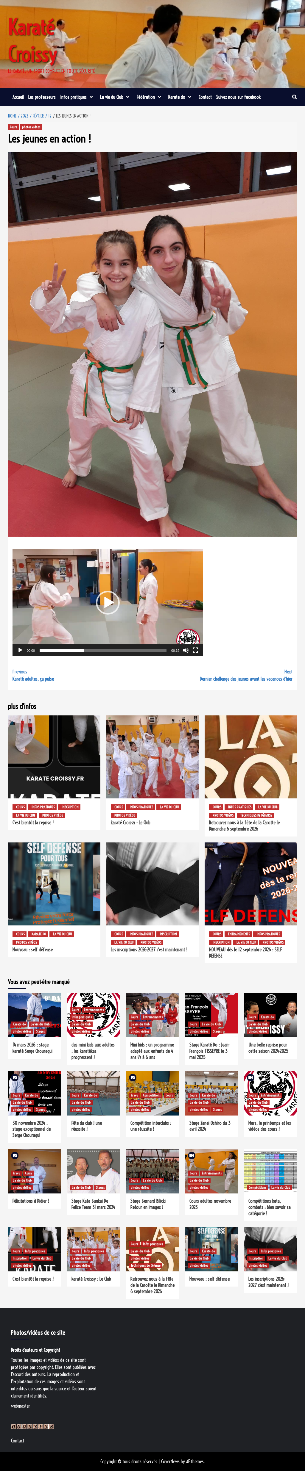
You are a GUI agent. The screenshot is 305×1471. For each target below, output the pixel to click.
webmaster (20, 1406)
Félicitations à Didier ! (31, 1201)
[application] (108, 602)
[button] (108, 603)
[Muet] (186, 650)
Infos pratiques (73, 97)
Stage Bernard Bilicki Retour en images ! (148, 1204)
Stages (40, 1031)
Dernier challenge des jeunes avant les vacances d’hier (246, 675)
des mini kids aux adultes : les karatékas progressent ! (93, 1051)
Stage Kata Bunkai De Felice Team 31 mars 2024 (93, 1204)
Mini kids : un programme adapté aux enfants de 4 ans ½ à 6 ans (152, 1051)
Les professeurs (42, 97)
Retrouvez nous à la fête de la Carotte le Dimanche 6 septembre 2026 (244, 826)
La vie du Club (111, 97)
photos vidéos (31, 127)
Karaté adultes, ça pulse (33, 675)
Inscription (70, 807)
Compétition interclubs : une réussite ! (150, 1126)
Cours (13, 127)
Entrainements (239, 934)
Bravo (134, 1095)
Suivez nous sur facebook (238, 97)
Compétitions (152, 1095)
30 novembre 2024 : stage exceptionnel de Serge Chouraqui (32, 1129)
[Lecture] (20, 650)
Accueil (18, 97)
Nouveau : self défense (33, 950)
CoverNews (170, 1461)
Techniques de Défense (256, 815)
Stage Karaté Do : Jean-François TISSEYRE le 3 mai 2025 (209, 1051)
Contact (205, 97)
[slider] (103, 650)
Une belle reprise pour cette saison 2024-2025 (268, 1048)
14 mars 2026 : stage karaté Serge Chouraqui (32, 1048)
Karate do (176, 97)
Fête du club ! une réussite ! (86, 1126)
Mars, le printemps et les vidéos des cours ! (269, 1126)
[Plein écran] (195, 650)
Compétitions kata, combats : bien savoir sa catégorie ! (269, 1207)
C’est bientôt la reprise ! (33, 822)
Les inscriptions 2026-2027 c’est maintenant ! (149, 950)
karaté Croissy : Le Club (130, 822)
